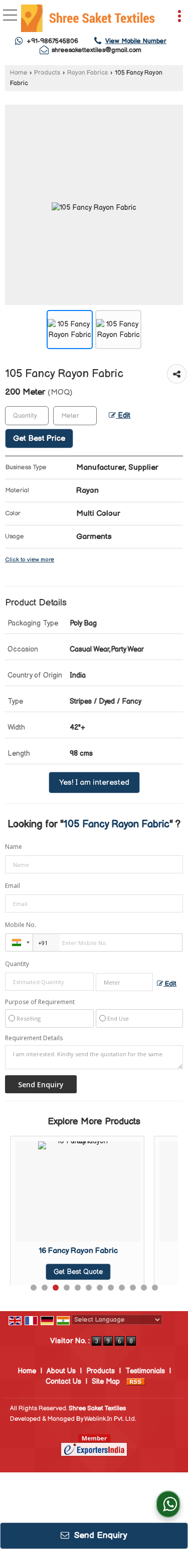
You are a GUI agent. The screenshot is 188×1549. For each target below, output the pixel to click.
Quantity (17, 964)
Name (13, 846)
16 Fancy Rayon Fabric (68, 1251)
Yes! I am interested (94, 782)
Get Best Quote (68, 1272)
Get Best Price (39, 438)
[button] (135, 41)
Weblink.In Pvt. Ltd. (110, 1419)
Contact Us (63, 1381)
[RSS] (136, 1381)
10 (133, 1288)
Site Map (106, 1381)
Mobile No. (20, 924)
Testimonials (145, 1371)
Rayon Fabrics (87, 73)
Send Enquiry (99, 1535)
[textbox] (75, 415)
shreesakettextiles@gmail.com (96, 50)
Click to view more (29, 559)
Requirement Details (34, 1038)
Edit (123, 416)
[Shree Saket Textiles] (87, 19)
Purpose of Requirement (40, 1002)
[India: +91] (19, 943)
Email (12, 885)
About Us (61, 1371)
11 (144, 1288)
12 (155, 1288)
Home (18, 73)
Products (47, 73)
